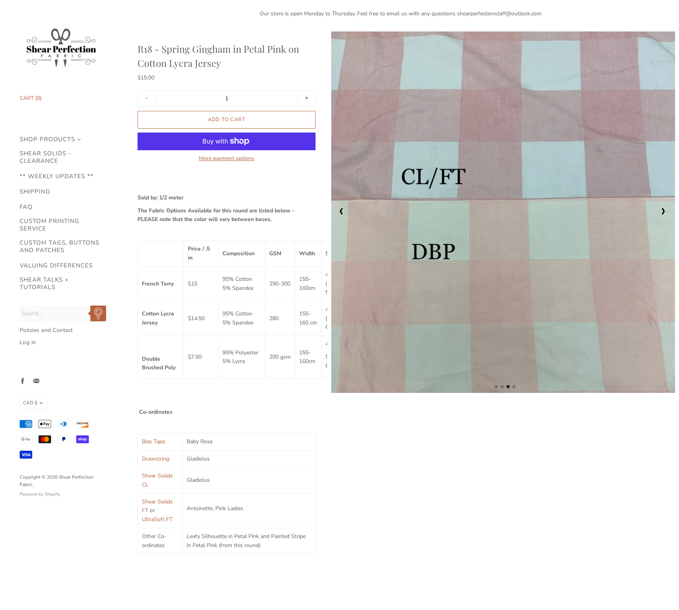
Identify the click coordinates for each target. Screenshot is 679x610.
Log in (28, 342)
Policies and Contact (46, 330)
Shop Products (47, 139)
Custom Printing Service (49, 224)
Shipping (35, 191)
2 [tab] (502, 389)
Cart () (31, 98)
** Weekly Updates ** (57, 176)
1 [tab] (496, 389)
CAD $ (30, 403)
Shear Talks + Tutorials (44, 283)
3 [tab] (508, 389)
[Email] (36, 381)
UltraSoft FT (157, 519)
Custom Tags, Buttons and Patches (59, 246)
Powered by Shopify (40, 494)
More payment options (226, 158)
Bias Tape (153, 441)
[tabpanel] (503, 212)
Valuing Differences (56, 265)
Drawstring (155, 459)
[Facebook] (22, 381)
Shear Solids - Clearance (45, 157)
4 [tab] (514, 389)
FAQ (26, 207)
